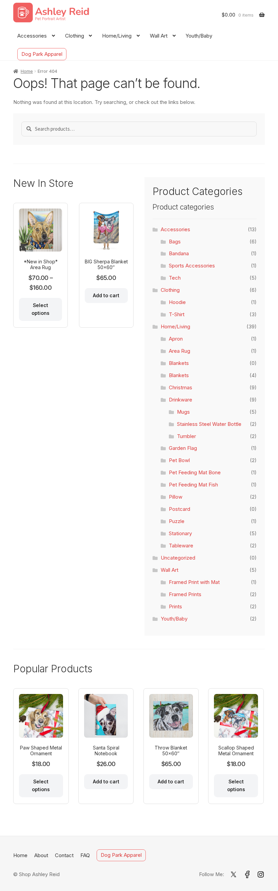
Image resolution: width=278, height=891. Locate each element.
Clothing (74, 36)
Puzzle (176, 521)
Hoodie (177, 302)
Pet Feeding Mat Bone (195, 473)
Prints (175, 607)
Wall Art (158, 36)
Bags (175, 242)
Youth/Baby (198, 36)
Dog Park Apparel (41, 54)
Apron (176, 339)
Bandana (179, 254)
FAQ (85, 855)
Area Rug (179, 351)
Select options (40, 309)
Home (27, 71)
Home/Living (117, 36)
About (41, 855)
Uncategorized (178, 558)
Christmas (180, 388)
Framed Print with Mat (194, 582)
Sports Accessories (192, 266)
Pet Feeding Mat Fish (193, 485)
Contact (64, 855)
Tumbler (186, 436)
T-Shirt (176, 314)
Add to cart (106, 295)
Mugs (183, 412)
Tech (175, 278)
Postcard (179, 509)
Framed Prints (185, 594)
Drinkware (180, 400)
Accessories (32, 36)
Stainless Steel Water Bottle (209, 424)
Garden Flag (183, 448)
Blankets (179, 363)
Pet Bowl (179, 460)
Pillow (175, 497)
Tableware (181, 546)
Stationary (180, 533)
